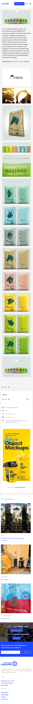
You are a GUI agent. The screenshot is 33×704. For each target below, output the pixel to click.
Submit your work (19, 3)
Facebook (4, 695)
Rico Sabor (5, 579)
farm (25, 420)
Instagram (5, 692)
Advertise (4, 685)
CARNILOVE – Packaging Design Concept (13, 539)
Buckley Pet (5, 618)
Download (16, 638)
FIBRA (7, 422)
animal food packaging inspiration (14, 420)
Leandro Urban (18, 61)
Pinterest (4, 699)
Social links (4, 688)
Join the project (7, 683)
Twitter (3, 697)
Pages (2, 677)
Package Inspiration (12, 407)
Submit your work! (16, 630)
